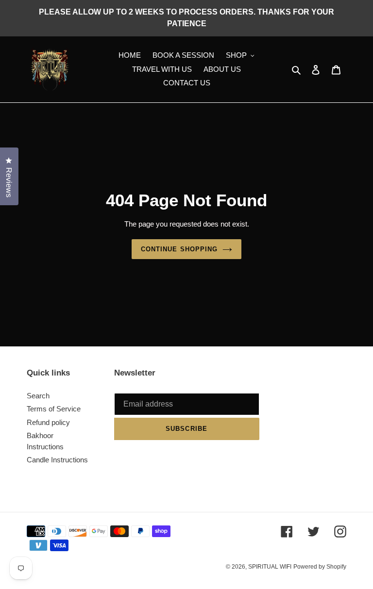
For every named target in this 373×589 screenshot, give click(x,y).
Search (38, 396)
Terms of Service (54, 409)
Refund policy (48, 422)
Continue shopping (179, 249)
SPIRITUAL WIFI (269, 566)
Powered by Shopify (319, 566)
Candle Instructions (57, 460)
